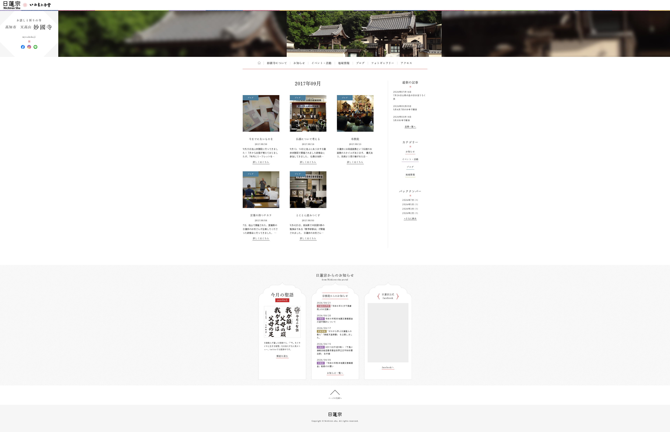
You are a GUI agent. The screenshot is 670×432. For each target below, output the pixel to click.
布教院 (355, 139)
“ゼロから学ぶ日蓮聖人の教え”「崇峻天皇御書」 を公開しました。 (334, 334)
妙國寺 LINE (35, 47)
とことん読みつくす (308, 215)
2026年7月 (408, 200)
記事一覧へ (410, 127)
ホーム (259, 62)
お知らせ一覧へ (335, 373)
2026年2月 (408, 213)
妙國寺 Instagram (29, 47)
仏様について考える (308, 139)
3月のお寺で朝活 (401, 120)
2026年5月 (408, 204)
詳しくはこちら (261, 162)
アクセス (406, 63)
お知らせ (299, 63)
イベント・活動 (321, 63)
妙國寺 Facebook (23, 47)
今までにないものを (261, 139)
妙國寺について (277, 63)
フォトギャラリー (382, 63)
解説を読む (282, 356)
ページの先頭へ (335, 398)
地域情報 (344, 63)
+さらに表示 (410, 218)
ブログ (360, 63)
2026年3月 (408, 209)
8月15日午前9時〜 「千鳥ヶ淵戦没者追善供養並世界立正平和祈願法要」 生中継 (335, 350)
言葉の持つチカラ (261, 215)
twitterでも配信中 (278, 349)
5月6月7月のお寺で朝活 (405, 109)
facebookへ (388, 367)
